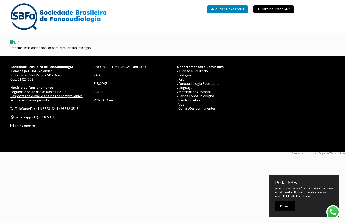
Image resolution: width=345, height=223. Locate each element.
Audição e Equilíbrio (193, 71)
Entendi (285, 206)
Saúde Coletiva (189, 100)
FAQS (98, 75)
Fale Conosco (25, 126)
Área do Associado (275, 9)
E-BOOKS (101, 83)
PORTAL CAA (103, 100)
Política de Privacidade (296, 196)
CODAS (99, 92)
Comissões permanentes (197, 108)
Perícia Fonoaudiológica (196, 96)
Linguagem (186, 87)
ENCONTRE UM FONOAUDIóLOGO (120, 67)
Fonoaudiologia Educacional (199, 83)
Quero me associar (229, 9)
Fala (181, 79)
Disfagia (184, 75)
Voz (181, 104)
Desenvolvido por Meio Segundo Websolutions (318, 153)
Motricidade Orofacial (194, 92)
